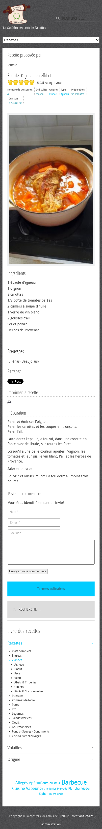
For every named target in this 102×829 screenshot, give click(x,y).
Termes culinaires (51, 589)
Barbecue (74, 782)
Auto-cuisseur (51, 783)
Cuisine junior (48, 788)
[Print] (9, 402)
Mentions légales (82, 816)
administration (51, 824)
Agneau (65, 94)
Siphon (43, 794)
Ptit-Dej (85, 788)
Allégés (21, 782)
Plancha (74, 788)
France (53, 94)
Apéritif (35, 783)
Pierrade (62, 788)
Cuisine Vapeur (25, 788)
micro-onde (56, 794)
